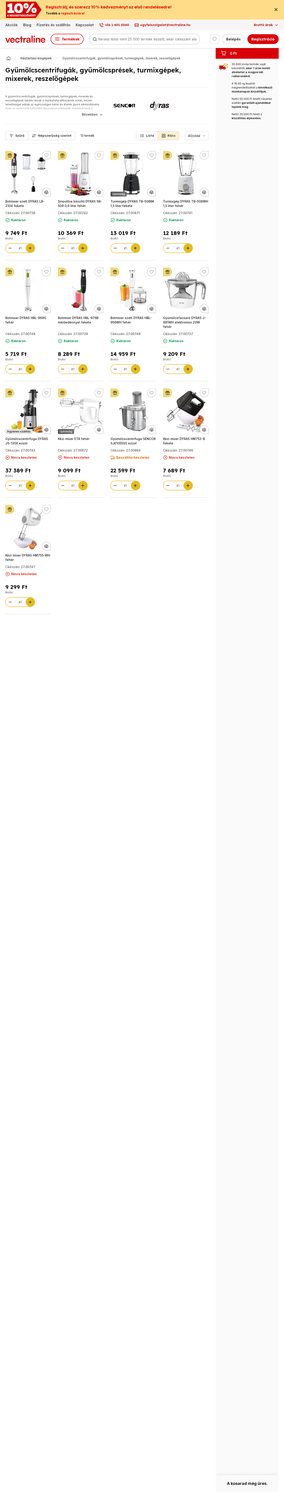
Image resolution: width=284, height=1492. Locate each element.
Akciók (11, 25)
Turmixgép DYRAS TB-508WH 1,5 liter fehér (185, 203)
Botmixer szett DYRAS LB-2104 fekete (25, 203)
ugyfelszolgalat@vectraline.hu (165, 25)
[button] (147, 135)
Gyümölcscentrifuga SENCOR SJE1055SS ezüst (133, 441)
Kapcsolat (85, 25)
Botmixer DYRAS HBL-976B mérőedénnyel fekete (78, 320)
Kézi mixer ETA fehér (73, 439)
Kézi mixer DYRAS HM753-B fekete (184, 441)
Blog (27, 25)
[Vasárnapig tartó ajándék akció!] (9, 155)
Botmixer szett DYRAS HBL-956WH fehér (131, 320)
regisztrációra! (73, 13)
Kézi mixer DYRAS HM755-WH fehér (27, 557)
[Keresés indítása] (95, 39)
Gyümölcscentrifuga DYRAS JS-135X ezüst (26, 441)
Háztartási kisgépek (36, 58)
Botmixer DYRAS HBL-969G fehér (25, 320)
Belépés (233, 39)
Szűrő (19, 136)
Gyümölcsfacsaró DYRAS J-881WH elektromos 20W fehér (184, 322)
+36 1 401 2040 (117, 25)
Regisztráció (263, 39)
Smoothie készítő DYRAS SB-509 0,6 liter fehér (80, 203)
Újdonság (118, 194)
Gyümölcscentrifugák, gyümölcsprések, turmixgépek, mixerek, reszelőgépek (121, 58)
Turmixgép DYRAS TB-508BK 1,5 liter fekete (132, 203)
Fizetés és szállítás (53, 25)
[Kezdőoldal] (8, 58)
